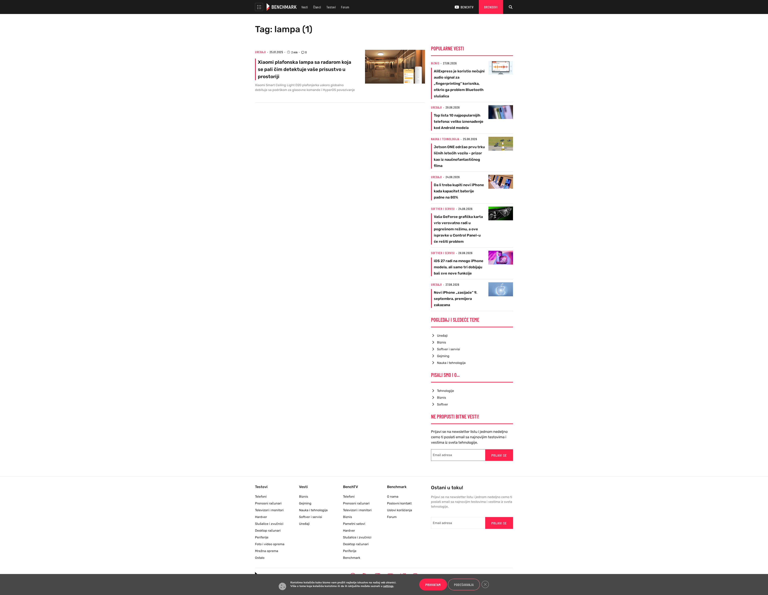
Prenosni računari (268, 503)
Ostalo (259, 558)
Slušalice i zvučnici (269, 524)
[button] (259, 7)
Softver (442, 404)
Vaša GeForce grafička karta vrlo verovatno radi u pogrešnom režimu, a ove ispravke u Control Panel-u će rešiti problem (458, 229)
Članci (317, 7)
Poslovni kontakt (399, 503)
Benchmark (351, 558)
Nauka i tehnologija (445, 139)
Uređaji (260, 52)
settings (388, 586)
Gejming (443, 356)
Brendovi (491, 7)
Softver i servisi (443, 209)
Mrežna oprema (266, 551)
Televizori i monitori (269, 510)
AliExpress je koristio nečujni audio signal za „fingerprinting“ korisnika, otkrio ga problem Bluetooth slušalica (459, 83)
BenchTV (467, 7)
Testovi (331, 7)
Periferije (261, 537)
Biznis (435, 63)
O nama (392, 496)
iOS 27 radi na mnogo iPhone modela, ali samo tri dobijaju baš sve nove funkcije (458, 267)
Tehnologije (445, 391)
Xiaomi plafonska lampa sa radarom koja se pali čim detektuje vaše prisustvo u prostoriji (304, 69)
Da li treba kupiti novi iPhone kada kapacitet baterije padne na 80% (459, 191)
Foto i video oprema (269, 544)
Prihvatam (433, 584)
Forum (345, 7)
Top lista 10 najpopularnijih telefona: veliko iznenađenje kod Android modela (458, 121)
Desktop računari (268, 530)
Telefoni (261, 496)
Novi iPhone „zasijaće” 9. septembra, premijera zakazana (455, 298)
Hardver (261, 517)
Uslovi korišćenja (399, 510)
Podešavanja (464, 584)
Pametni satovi (354, 524)
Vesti (304, 7)
